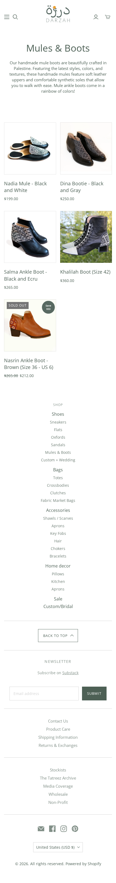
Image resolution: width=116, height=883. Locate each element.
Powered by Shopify (83, 863)
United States (55, 847)
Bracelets (58, 556)
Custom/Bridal (58, 606)
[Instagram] (63, 828)
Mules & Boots (58, 452)
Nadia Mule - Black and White (25, 186)
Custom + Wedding (58, 459)
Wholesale (58, 794)
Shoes (58, 414)
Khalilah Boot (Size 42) (85, 271)
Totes (58, 477)
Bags (58, 470)
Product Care (58, 729)
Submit (94, 693)
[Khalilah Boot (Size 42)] (86, 237)
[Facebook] (52, 828)
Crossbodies (58, 485)
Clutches (58, 492)
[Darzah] (58, 13)
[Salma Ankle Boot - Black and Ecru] (30, 237)
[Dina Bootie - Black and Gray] (86, 148)
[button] (58, 635)
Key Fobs (58, 533)
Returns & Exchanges (58, 745)
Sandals (58, 444)
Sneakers (58, 422)
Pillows (58, 573)
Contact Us (58, 721)
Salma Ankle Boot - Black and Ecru (25, 275)
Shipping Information (58, 737)
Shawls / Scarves (58, 518)
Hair (58, 540)
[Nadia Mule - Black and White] (30, 148)
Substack (70, 672)
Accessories (58, 510)
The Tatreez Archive (58, 778)
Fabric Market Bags (58, 500)
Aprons (58, 525)
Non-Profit (58, 802)
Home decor (58, 566)
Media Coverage (58, 786)
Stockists (58, 770)
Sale (58, 599)
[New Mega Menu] (6, 17)
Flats (58, 429)
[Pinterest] (75, 828)
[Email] (41, 828)
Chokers (58, 548)
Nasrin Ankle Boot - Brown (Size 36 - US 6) (28, 363)
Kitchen (58, 581)
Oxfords (58, 437)
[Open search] (15, 17)
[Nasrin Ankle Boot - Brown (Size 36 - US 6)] (30, 325)
